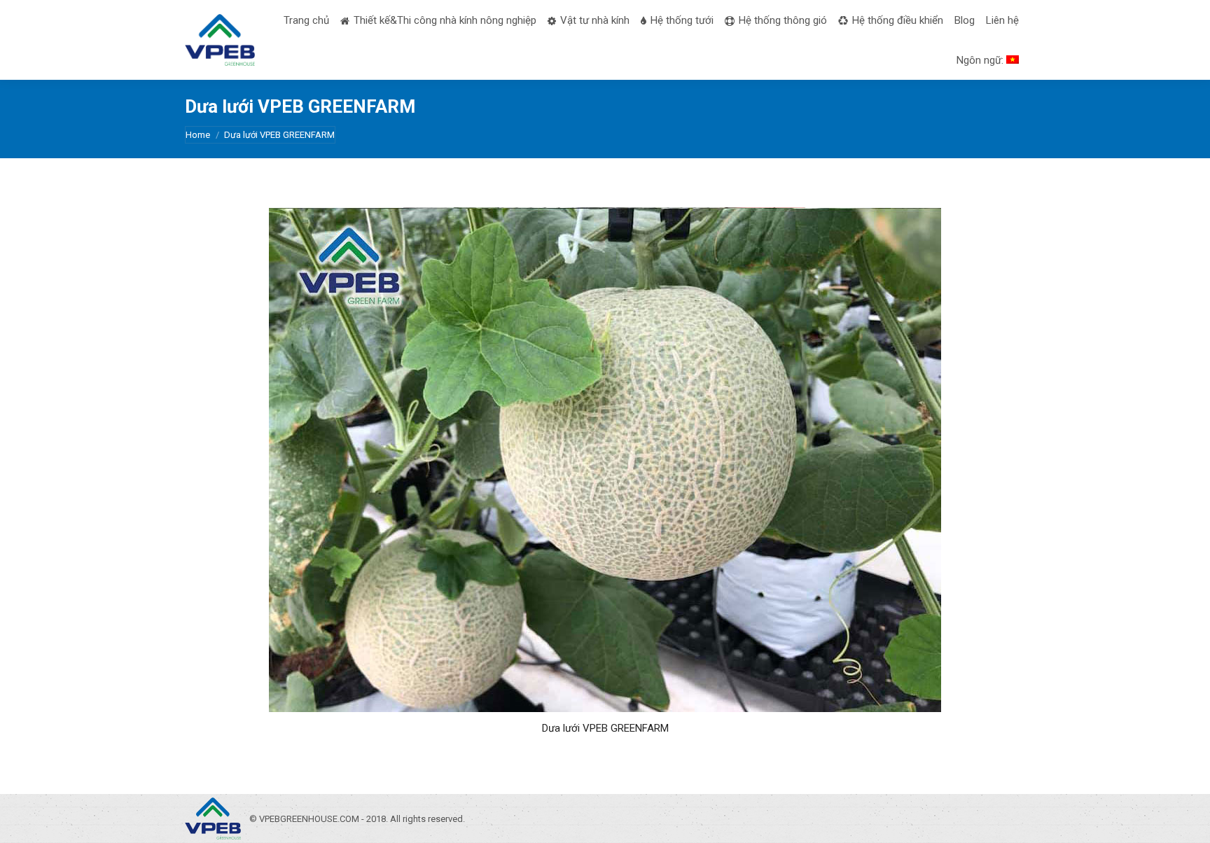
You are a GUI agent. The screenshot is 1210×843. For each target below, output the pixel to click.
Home (198, 135)
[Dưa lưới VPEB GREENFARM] (605, 459)
